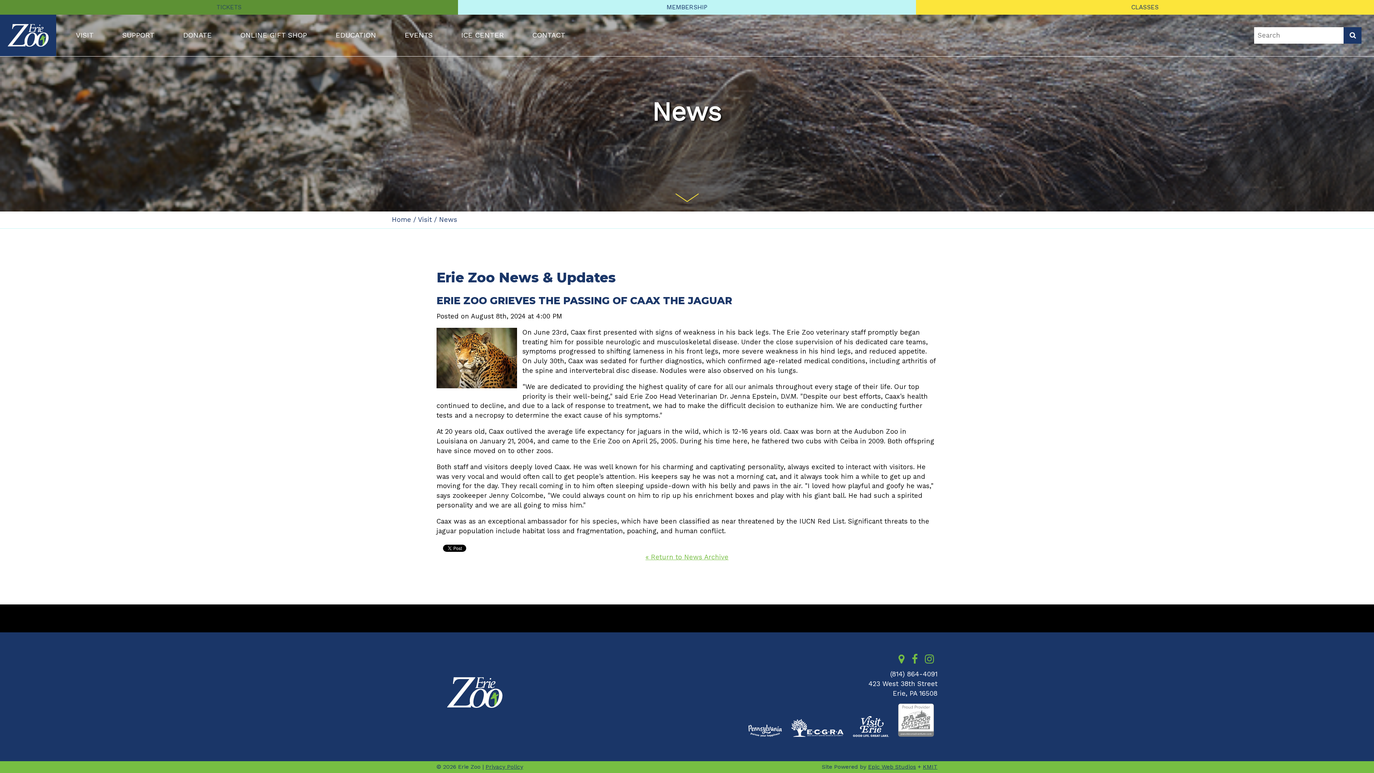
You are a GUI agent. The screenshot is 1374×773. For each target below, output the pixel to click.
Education (356, 35)
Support (138, 35)
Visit (85, 35)
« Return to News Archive (687, 557)
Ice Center (482, 35)
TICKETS (229, 7)
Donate (197, 35)
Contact (548, 35)
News (448, 220)
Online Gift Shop (273, 35)
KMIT (930, 766)
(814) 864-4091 (913, 674)
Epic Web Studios (892, 766)
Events (419, 35)
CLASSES (1145, 7)
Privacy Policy (504, 766)
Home (401, 220)
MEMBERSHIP (687, 7)
